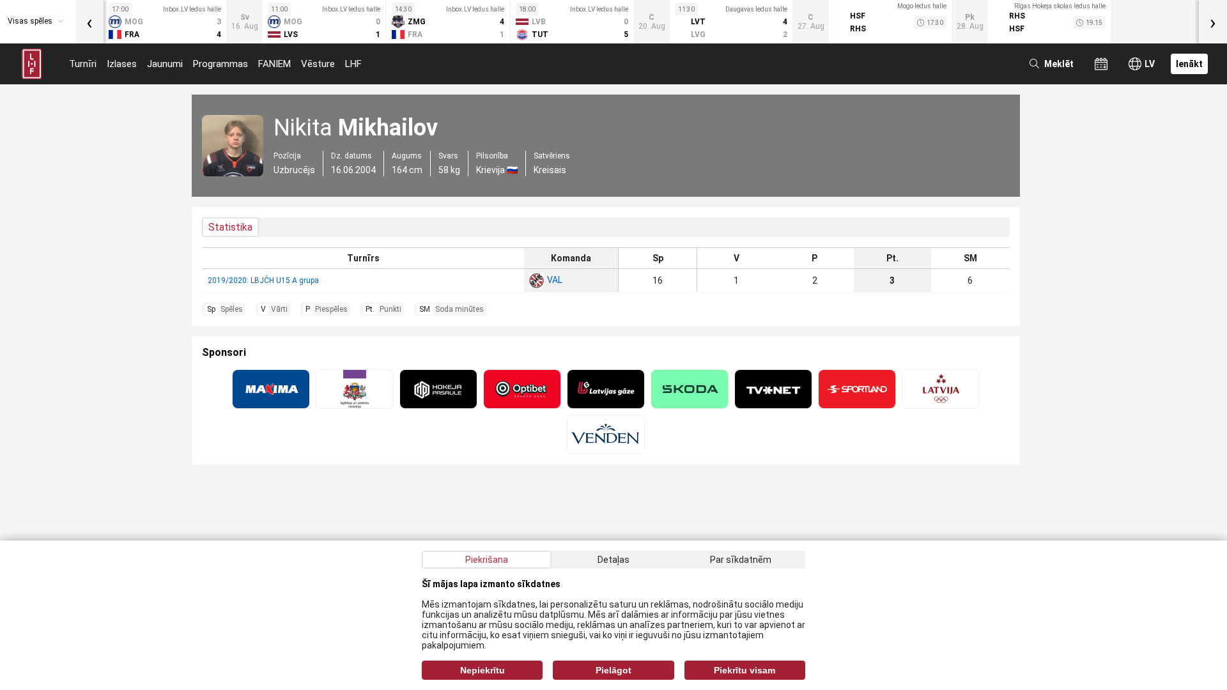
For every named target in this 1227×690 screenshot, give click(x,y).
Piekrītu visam (744, 670)
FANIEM (274, 64)
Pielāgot (613, 670)
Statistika (230, 227)
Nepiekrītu (482, 670)
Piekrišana (486, 560)
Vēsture (318, 64)
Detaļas (613, 560)
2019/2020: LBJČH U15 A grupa (263, 280)
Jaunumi (165, 64)
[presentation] (89, 21)
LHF (353, 64)
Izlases (122, 64)
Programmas (220, 64)
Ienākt (1189, 64)
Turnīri (82, 64)
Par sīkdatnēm (740, 560)
